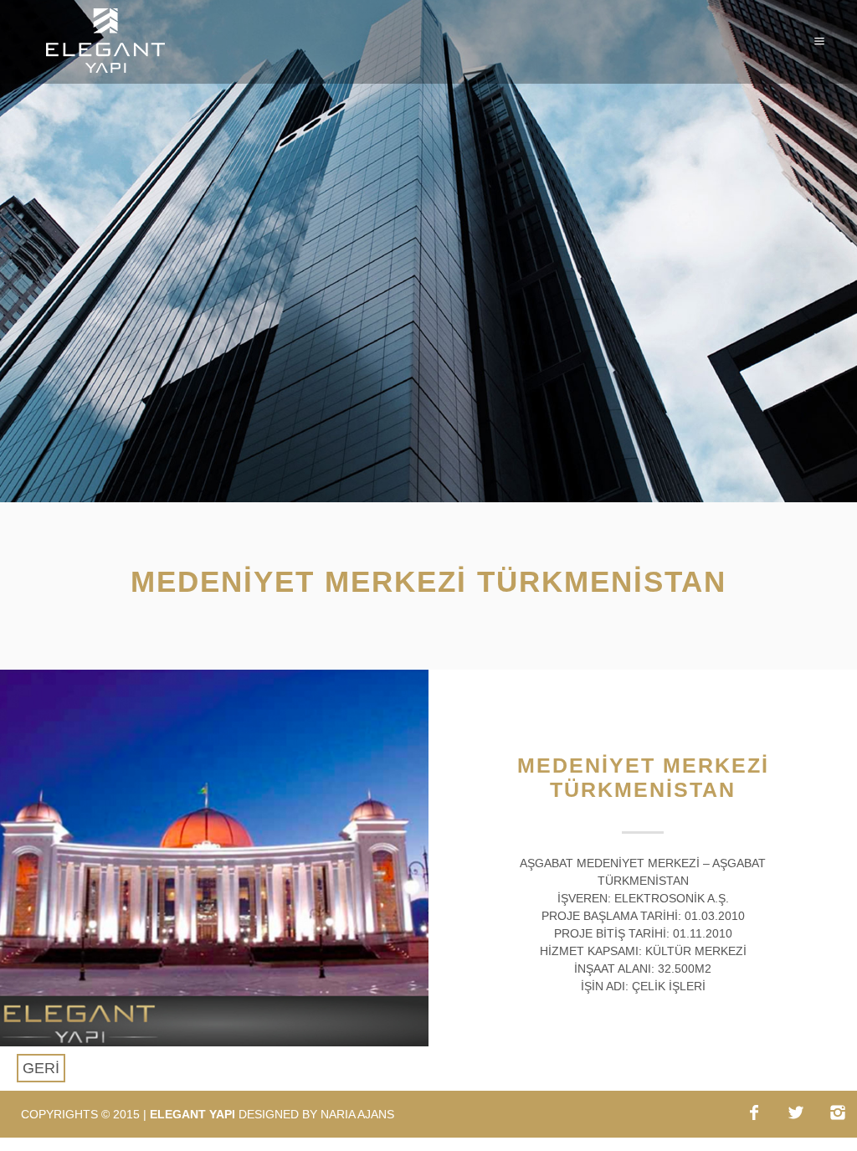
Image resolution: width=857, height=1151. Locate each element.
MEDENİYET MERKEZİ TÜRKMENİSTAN (643, 777)
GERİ (41, 1068)
